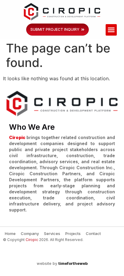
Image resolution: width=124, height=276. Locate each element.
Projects (73, 233)
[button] (111, 30)
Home (10, 233)
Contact (93, 233)
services (52, 233)
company (30, 233)
